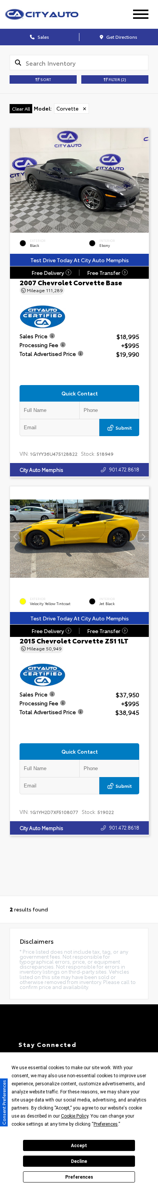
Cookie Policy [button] (74, 1116)
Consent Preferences (3, 1102)
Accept (79, 1145)
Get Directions (121, 36)
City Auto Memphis (41, 469)
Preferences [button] (106, 1124)
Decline (79, 1161)
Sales (42, 36)
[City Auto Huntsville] (51, 14)
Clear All (21, 108)
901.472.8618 (124, 469)
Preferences (79, 1177)
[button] (143, 178)
